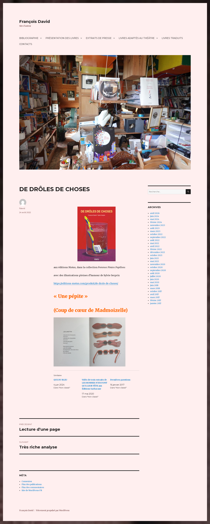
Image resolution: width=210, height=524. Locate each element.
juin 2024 (154, 216)
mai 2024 (154, 219)
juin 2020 (154, 279)
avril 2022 (154, 246)
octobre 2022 (156, 234)
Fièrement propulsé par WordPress (52, 510)
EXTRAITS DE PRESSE (99, 38)
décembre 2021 (157, 252)
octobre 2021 (156, 255)
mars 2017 (155, 297)
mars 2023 (155, 231)
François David (34, 21)
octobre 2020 (156, 267)
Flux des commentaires (33, 487)
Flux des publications (32, 484)
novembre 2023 (157, 225)
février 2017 (155, 300)
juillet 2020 (155, 276)
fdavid (22, 208)
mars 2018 (155, 288)
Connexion (27, 481)
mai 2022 (154, 243)
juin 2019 (154, 285)
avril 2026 (154, 213)
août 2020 (155, 273)
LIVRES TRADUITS (172, 38)
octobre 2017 (156, 291)
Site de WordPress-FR (32, 490)
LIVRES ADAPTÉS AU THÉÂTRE (137, 38)
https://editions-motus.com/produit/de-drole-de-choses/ (86, 283)
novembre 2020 (157, 264)
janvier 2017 (155, 303)
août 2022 (154, 240)
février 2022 (156, 249)
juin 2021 (154, 258)
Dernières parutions (120, 380)
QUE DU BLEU (60, 380)
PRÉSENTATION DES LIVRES (62, 38)
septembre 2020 (158, 270)
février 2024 (156, 222)
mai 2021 (154, 261)
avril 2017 (154, 294)
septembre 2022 (158, 237)
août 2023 (154, 228)
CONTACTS (25, 44)
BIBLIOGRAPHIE (28, 38)
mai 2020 (154, 282)
